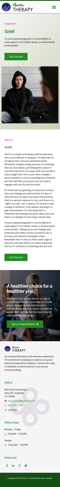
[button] (54, 7)
